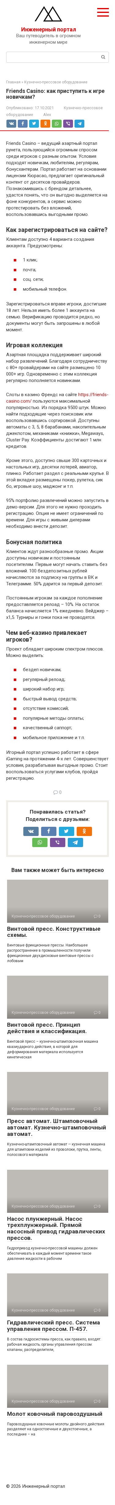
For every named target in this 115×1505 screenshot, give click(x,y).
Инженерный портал (48, 29)
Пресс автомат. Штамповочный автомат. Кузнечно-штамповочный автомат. (56, 1127)
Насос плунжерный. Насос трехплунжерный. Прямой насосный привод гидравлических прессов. (56, 1228)
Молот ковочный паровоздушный (54, 1413)
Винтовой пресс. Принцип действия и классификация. (47, 1028)
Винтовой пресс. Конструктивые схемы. (54, 932)
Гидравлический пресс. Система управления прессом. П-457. (53, 1325)
